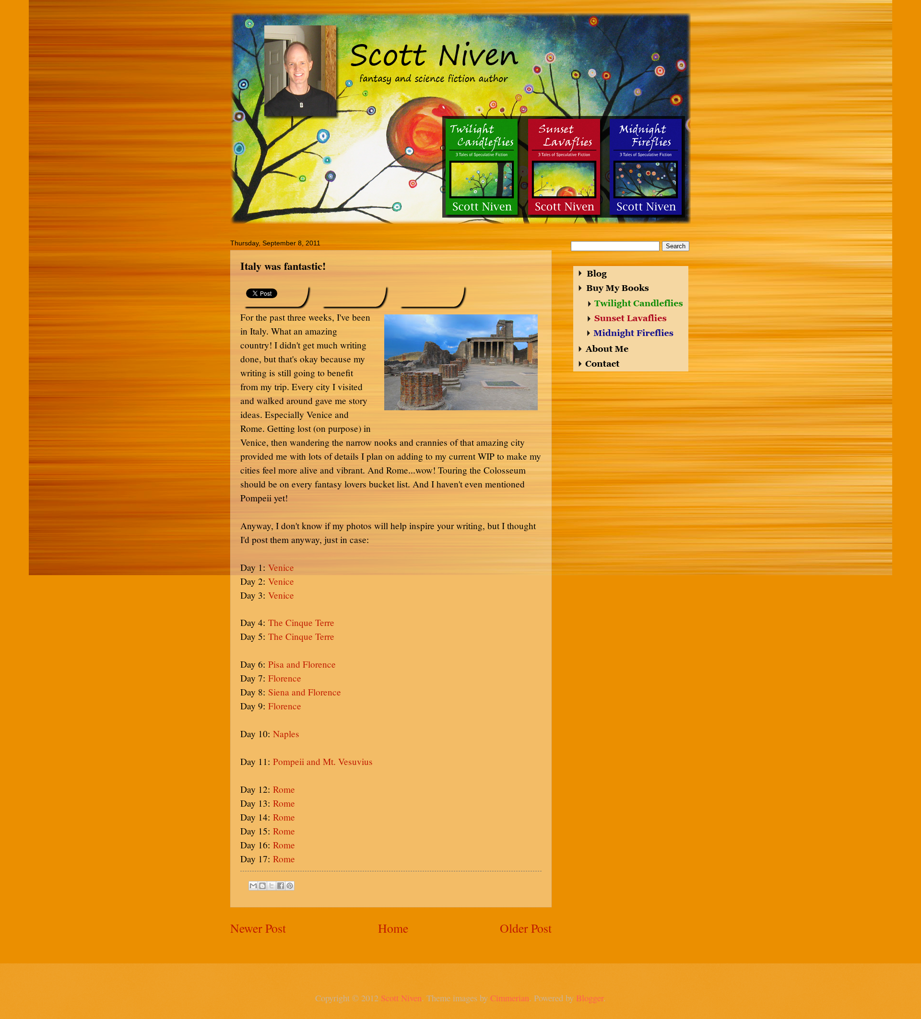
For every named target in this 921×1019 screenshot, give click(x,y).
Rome (284, 789)
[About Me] (604, 349)
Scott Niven (401, 998)
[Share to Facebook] (280, 886)
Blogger (589, 998)
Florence (284, 678)
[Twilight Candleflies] (481, 166)
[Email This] (253, 886)
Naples (286, 734)
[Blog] (593, 273)
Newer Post (258, 928)
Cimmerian (509, 998)
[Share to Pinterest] (290, 886)
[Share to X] (271, 886)
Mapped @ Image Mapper (735, 375)
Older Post (526, 928)
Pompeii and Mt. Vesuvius (323, 761)
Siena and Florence (304, 692)
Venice (281, 567)
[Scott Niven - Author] (462, 64)
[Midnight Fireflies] (645, 166)
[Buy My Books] (614, 288)
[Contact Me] (600, 363)
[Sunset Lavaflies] (563, 166)
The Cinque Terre (301, 622)
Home (393, 928)
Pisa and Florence (302, 664)
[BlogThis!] (262, 886)
